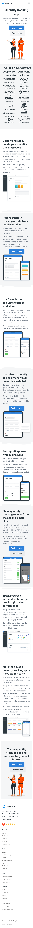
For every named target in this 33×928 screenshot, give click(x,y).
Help (3, 912)
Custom (4, 868)
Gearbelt (4, 839)
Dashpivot (5, 836)
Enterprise (5, 892)
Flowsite (4, 841)
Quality (4, 857)
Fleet (3, 863)
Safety (4, 852)
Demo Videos (6, 903)
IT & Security (5, 906)
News (3, 901)
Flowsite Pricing (6, 882)
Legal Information (7, 924)
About (4, 895)
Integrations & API (7, 909)
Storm (4, 833)
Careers (4, 898)
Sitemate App (6, 844)
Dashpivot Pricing (7, 876)
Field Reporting (6, 855)
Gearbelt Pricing (6, 879)
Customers (5, 890)
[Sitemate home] (8, 806)
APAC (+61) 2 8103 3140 (9, 811)
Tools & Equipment (7, 866)
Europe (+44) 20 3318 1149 (10, 816)
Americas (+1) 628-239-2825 (10, 814)
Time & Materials (7, 860)
